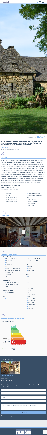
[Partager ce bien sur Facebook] (38, 137)
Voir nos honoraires (5, 383)
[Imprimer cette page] (42, 137)
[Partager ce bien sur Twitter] (40, 137)
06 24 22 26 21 (9, 381)
